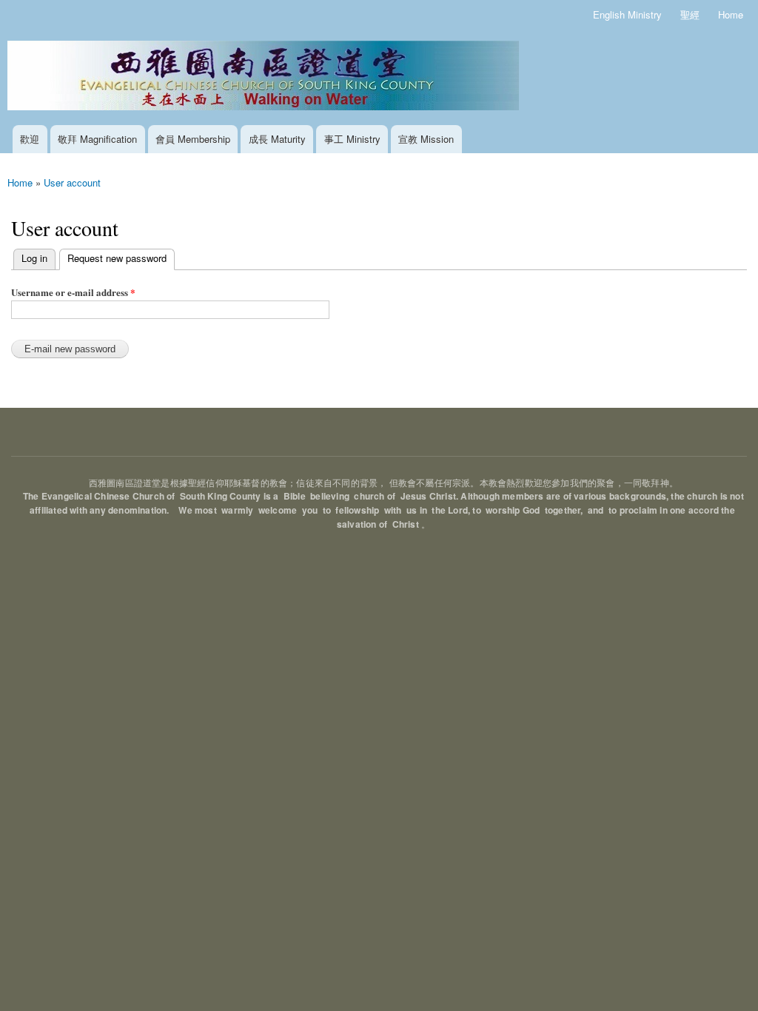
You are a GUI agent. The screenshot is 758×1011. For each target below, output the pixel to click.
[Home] (265, 77)
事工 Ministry (352, 139)
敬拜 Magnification (97, 139)
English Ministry (627, 14)
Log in (34, 258)
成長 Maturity (277, 139)
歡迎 (29, 139)
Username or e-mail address (73, 292)
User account (72, 182)
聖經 (690, 14)
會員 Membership (192, 139)
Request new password (113, 258)
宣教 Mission (426, 139)
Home (730, 14)
